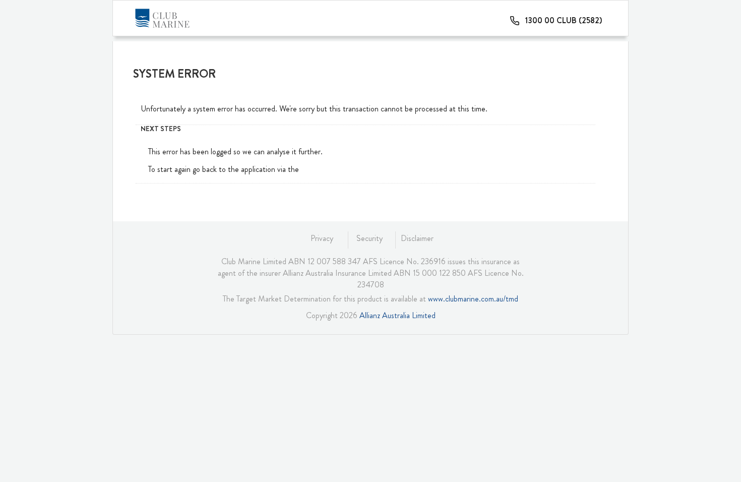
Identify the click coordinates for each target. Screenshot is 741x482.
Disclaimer (417, 238)
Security (369, 238)
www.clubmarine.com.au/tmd (473, 299)
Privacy (322, 238)
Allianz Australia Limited (397, 315)
